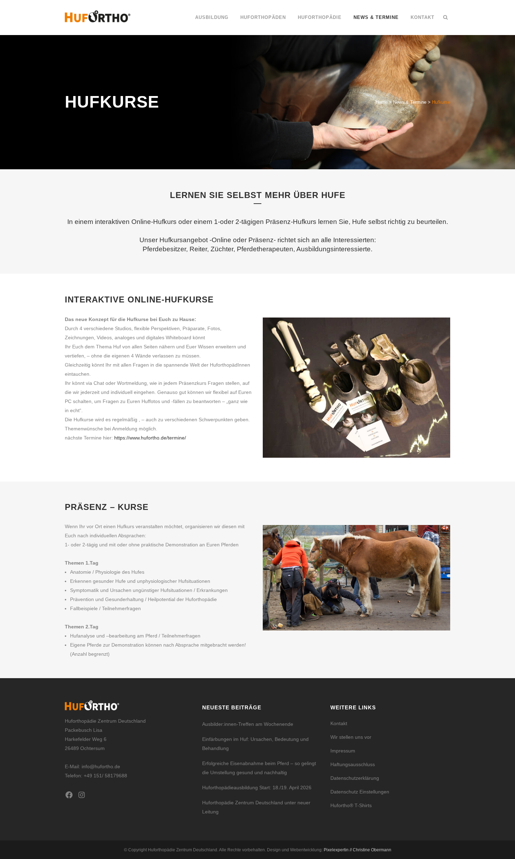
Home (381, 102)
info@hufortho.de (101, 766)
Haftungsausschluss (352, 764)
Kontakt (338, 723)
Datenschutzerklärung (354, 778)
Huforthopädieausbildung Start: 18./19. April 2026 (256, 787)
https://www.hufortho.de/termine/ (150, 438)
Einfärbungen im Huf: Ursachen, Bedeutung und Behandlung (255, 743)
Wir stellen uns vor (350, 737)
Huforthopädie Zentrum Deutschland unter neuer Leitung (256, 807)
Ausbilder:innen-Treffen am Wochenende (247, 724)
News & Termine (409, 102)
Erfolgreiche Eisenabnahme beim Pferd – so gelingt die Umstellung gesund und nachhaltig (259, 768)
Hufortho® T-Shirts (351, 805)
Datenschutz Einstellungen (359, 792)
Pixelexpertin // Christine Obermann (357, 849)
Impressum (342, 751)
